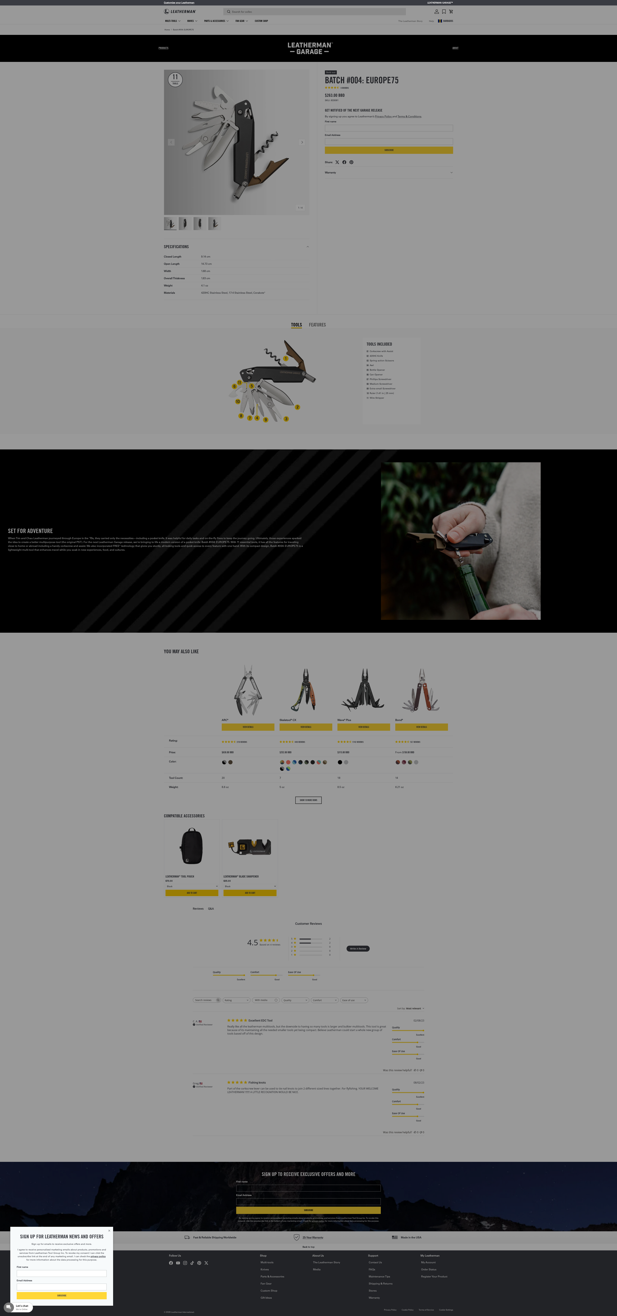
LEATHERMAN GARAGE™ (440, 3)
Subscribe (61, 1295)
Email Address (24, 1280)
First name (22, 1267)
